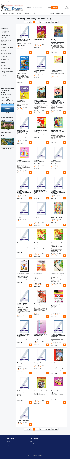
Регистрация (33, 443)
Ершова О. (19, 306)
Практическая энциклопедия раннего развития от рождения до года (41, 275)
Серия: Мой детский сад (39, 394)
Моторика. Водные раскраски (22, 243)
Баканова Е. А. (20, 41)
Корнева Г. (53, 393)
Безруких (36, 193)
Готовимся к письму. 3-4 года (40, 131)
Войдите (4, 1)
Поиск (55, 7)
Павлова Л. (36, 278)
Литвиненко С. (37, 393)
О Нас (34, 13)
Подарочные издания (6, 81)
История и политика (5, 68)
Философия (3, 44)
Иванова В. (19, 71)
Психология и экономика (7, 47)
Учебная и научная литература (5, 36)
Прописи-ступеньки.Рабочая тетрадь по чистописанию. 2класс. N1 (24, 192)
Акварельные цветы (56, 70)
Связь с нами (27, 13)
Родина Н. (53, 40)
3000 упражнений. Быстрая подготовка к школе (23, 392)
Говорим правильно (39, 39)
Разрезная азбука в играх (23, 216)
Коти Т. (36, 247)
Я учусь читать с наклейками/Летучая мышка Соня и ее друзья (57, 101)
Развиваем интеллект (23, 420)
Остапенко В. (54, 277)
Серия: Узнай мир (54, 364)
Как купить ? (12, 13)
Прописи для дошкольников (21, 101)
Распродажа (4, 24)
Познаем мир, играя (22, 70)
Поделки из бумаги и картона (56, 391)
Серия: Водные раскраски (22, 244)
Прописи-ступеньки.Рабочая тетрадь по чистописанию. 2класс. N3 (41, 162)
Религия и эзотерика (6, 53)
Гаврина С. (36, 132)
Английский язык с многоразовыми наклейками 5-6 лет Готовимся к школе (39, 244)
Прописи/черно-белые (23, 273)
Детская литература (6, 78)
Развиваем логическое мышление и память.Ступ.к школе (41, 191)
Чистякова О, (20, 337)
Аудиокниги (3, 84)
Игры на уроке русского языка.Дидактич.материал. (58, 131)
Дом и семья (4, 56)
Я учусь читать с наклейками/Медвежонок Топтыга (40, 101)
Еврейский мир (4, 75)
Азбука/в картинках (56, 216)
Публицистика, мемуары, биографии (7, 72)
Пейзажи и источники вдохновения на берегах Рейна (7, 139)
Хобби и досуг (4, 62)
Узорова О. (19, 394)
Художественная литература (5, 31)
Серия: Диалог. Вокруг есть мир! (24, 43)
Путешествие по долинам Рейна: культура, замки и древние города (7, 122)
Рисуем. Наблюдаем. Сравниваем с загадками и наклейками (58, 335)
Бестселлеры (4, 18)
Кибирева (53, 133)
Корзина (52, 13)
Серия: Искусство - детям (56, 71)
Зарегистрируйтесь (13, 1)
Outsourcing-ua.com (38, 457)
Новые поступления (5, 21)
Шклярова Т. (20, 275)
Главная (5, 13)
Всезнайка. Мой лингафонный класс (39, 363)
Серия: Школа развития (22, 73)
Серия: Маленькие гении (22, 307)
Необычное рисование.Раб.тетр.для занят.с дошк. (23, 161)
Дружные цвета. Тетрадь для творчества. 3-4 (23, 40)
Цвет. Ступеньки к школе (40, 216)
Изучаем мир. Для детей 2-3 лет (41, 391)
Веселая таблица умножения (55, 304)
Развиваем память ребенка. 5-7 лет (22, 304)
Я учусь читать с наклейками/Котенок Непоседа (22, 131)
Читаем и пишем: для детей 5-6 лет (39, 71)
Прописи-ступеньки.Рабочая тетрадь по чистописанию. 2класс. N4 (58, 192)
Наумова (19, 217)
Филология (3, 50)
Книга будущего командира (55, 363)
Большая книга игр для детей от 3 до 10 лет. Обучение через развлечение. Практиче (40, 305)
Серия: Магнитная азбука (56, 217)
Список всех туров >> (6, 148)
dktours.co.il (5, 90)
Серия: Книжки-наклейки (39, 103)
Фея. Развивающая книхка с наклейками (24, 363)
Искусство (3, 65)
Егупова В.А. (37, 72)
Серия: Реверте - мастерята (57, 394)
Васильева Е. (54, 306)
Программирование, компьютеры (6, 40)
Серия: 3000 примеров (22, 395)
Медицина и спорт (5, 59)
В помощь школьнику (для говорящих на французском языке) (58, 274)
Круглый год (54, 39)
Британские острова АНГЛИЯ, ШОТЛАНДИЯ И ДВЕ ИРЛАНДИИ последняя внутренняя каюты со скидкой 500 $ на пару (7, 103)
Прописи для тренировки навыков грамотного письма (23, 335)
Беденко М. (54, 245)
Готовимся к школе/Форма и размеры (58, 243)
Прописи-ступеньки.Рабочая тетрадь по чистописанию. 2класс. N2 (58, 162)
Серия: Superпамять (55, 307)
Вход (31, 441)
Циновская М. (54, 337)
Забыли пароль (33, 445)
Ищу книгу (19, 13)
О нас (7, 448)
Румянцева (19, 164)
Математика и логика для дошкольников (40, 335)
